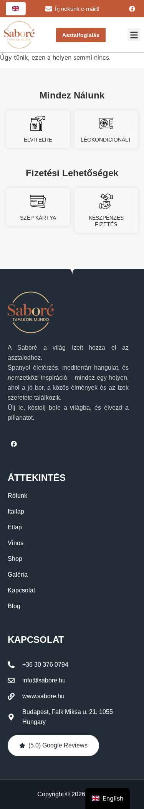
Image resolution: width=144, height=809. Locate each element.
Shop (15, 558)
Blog (14, 606)
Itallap (16, 511)
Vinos (15, 543)
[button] (133, 34)
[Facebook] (132, 9)
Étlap (15, 527)
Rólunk (17, 495)
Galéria (18, 574)
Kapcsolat (21, 590)
